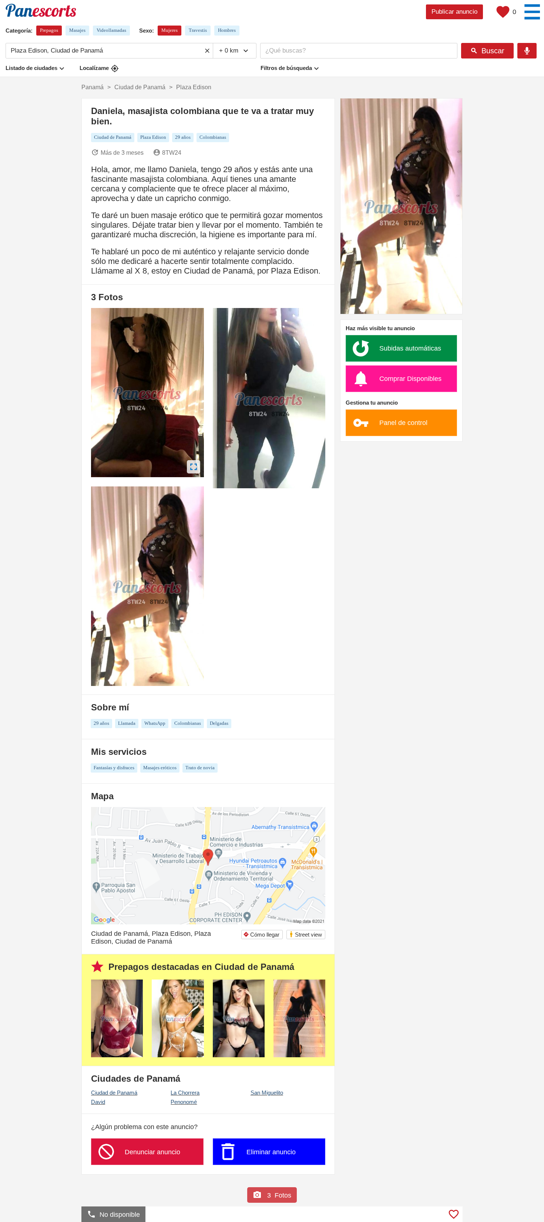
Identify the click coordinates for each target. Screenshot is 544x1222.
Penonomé (184, 1102)
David (98, 1102)
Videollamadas (111, 30)
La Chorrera (185, 1092)
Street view (305, 934)
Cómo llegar (261, 934)
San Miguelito (267, 1092)
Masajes (77, 30)
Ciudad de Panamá (114, 1092)
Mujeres (169, 30)
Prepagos (49, 30)
